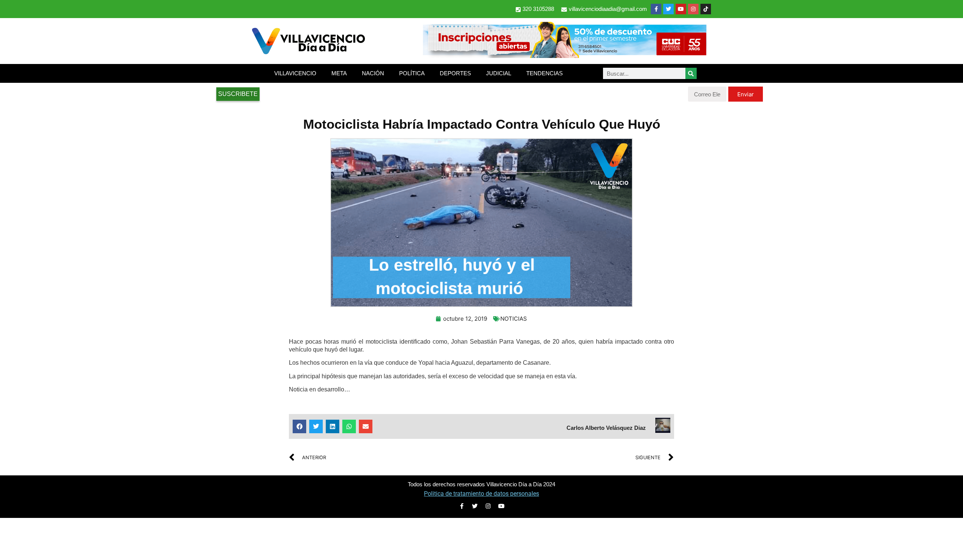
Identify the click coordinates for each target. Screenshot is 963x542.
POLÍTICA (412, 73)
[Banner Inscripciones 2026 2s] (564, 55)
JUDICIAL (498, 73)
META (339, 73)
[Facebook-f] (656, 9)
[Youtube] (681, 9)
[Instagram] (693, 9)
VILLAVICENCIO (295, 73)
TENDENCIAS (544, 73)
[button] (299, 426)
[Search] (691, 73)
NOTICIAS (513, 318)
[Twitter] (668, 9)
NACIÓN (373, 73)
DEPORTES (455, 73)
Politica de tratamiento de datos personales (481, 493)
